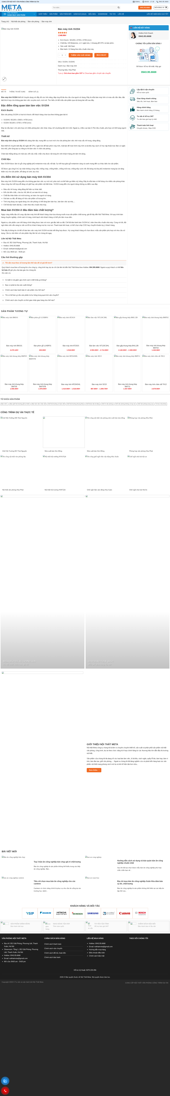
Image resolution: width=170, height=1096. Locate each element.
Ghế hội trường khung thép (75, 404)
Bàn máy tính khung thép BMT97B (42, 385)
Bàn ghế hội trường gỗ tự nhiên (20, 404)
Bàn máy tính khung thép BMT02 (155, 347)
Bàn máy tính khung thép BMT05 (14, 385)
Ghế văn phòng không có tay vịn (125, 404)
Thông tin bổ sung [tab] (17, 92)
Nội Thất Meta (103, 214)
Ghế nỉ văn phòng (107, 404)
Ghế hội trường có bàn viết (56, 404)
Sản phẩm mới (65, 14)
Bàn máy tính (47, 21)
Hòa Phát (72, 70)
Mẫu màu (92, 14)
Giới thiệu (43, 14)
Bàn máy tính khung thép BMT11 (127, 385)
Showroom (102, 14)
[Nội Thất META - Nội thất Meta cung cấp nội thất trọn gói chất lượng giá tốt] (25, 8)
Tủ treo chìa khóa (160, 404)
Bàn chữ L (4, 404)
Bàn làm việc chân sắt (39, 404)
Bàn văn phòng (33, 21)
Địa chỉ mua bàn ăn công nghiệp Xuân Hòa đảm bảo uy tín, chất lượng (140, 882)
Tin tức (113, 14)
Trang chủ (5, 21)
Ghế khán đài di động (93, 404)
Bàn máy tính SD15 (99, 384)
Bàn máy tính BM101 (14, 346)
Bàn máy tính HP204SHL (70, 384)
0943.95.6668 (145, 36)
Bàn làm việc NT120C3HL (99, 346)
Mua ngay (101, 55)
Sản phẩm (53, 14)
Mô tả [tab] (3, 92)
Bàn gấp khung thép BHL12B (127, 346)
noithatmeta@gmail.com (18, 249)
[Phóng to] (4, 79)
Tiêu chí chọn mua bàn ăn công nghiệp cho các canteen (54, 882)
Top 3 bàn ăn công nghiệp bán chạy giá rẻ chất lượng (57, 862)
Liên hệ (121, 14)
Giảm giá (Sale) (80, 14)
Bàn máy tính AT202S (71, 346)
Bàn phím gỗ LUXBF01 (42, 346)
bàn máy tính (100, 97)
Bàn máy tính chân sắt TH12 (156, 384)
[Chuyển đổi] (3, 263)
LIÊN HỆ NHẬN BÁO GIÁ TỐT (157, 14)
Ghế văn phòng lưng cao (145, 404)
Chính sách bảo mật (96, 956)
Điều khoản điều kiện (97, 953)
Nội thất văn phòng (18, 21)
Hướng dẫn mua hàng (97, 950)
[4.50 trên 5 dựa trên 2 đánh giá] (92, 33)
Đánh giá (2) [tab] (33, 92)
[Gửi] (119, 7)
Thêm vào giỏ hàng (80, 55)
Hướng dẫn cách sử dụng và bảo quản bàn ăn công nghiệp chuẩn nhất (140, 862)
